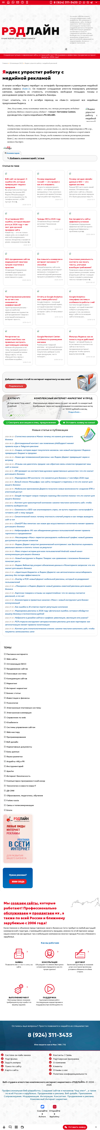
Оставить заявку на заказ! (80, 422)
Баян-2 (26, 88)
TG (64, 1044)
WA (59, 1044)
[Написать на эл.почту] (18, 2)
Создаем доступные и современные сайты (21, 55)
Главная (5, 63)
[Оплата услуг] (22, 1127)
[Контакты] (27, 2)
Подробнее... (50, 412)
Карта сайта (11, 1070)
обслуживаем (16, 913)
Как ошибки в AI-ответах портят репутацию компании (41, 607)
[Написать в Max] (13, 2)
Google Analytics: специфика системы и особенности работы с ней (82, 299)
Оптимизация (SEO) (16, 63)
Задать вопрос (13, 1062)
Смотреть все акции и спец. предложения (32, 422)
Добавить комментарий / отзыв (26, 158)
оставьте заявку (24, 965)
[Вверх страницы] (96, 1127)
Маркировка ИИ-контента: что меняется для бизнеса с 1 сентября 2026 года (52, 478)
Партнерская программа (66, 1058)
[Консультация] (10, 1127)
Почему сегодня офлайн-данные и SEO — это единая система (81, 182)
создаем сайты (24, 903)
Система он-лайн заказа (18, 1055)
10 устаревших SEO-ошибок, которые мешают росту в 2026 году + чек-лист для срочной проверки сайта (17, 224)
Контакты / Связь (62, 1055)
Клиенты (57, 1066)
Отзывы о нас (60, 1070)
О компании (59, 1062)
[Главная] (9, 2)
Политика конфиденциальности (70, 1073)
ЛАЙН (30, 31)
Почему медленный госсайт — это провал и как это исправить (48, 182)
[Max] (80, 2)
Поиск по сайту (13, 1066)
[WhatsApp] (84, 2)
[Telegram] (91, 2)
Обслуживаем (60, 55)
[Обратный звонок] (4, 1127)
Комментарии (12, 153)
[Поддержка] (23, 2)
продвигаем (43, 913)
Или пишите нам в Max (45, 1044)
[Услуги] (16, 1127)
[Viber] (88, 2)
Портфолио (11, 1058)
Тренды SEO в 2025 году (48, 219)
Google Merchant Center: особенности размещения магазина (49, 339)
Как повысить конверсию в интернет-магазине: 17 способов (49, 262)
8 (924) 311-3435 (50, 1034)
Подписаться (16, 386)
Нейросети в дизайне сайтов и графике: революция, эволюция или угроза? (51, 617)
